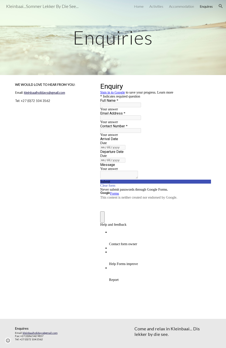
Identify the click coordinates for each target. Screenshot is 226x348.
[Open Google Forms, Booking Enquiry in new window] (204, 86)
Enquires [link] (206, 6)
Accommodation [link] (181, 6)
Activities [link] (156, 6)
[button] (220, 6)
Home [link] (139, 6)
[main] (113, 37)
